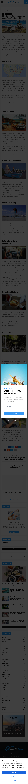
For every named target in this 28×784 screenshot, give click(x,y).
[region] (14, 771)
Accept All (14, 772)
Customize (14, 776)
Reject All (14, 780)
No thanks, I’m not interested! (14, 420)
